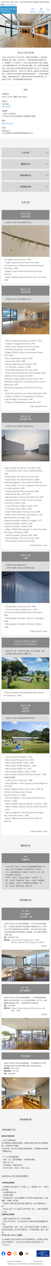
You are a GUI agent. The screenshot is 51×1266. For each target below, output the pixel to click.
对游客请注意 (25, 187)
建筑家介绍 (25, 164)
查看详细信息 (10, 4)
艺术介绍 (25, 153)
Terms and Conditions (14, 1261)
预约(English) (7, 123)
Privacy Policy (38, 1261)
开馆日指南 (6, 106)
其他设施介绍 (25, 175)
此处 (9, 131)
